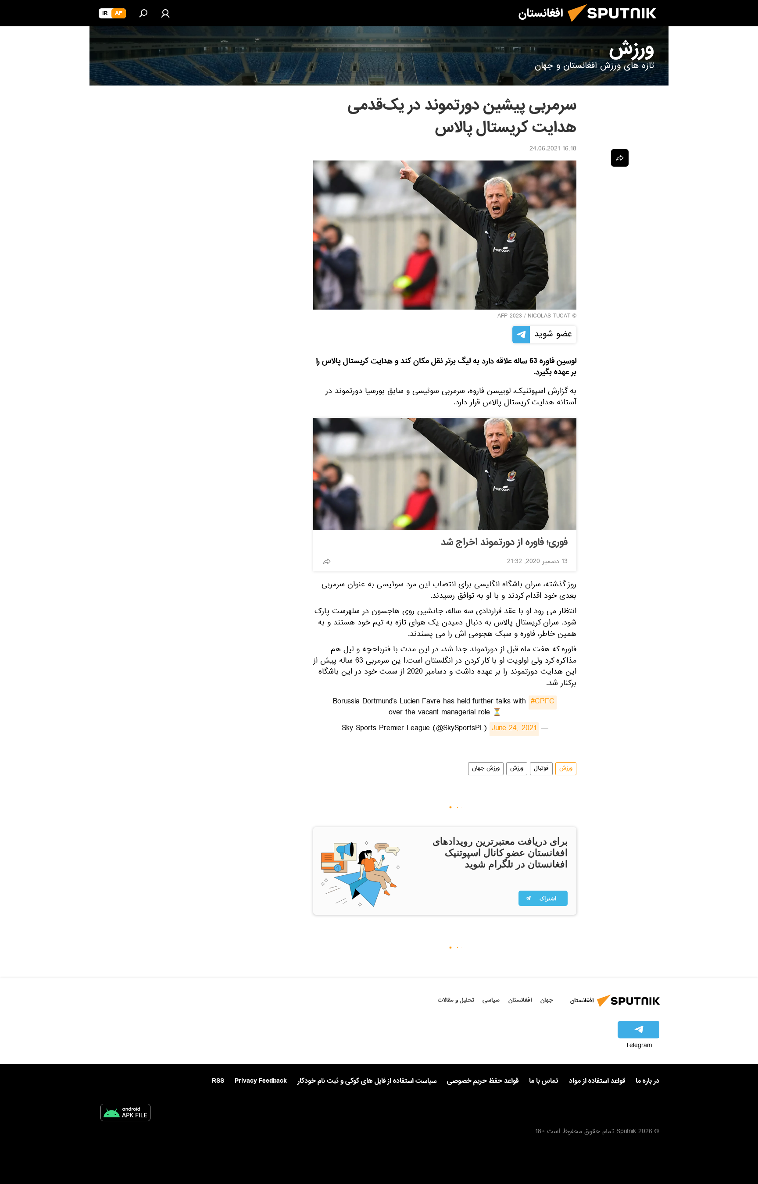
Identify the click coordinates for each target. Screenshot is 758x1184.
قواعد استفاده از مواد (597, 1081)
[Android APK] (125, 1114)
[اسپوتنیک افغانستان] (615, 25)
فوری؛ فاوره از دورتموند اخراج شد (504, 542)
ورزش (565, 768)
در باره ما (647, 1081)
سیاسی (491, 1000)
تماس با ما (543, 1081)
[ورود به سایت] (165, 13)
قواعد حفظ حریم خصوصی (482, 1081)
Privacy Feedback (261, 1081)
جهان (546, 1000)
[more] (327, 561)
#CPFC (542, 702)
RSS (218, 1081)
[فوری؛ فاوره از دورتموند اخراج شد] (444, 474)
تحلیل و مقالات (456, 1000)
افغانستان (520, 1000)
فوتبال (541, 768)
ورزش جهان (486, 768)
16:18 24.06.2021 (552, 149)
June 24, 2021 (514, 729)
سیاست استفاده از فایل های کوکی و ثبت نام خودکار (366, 1081)
